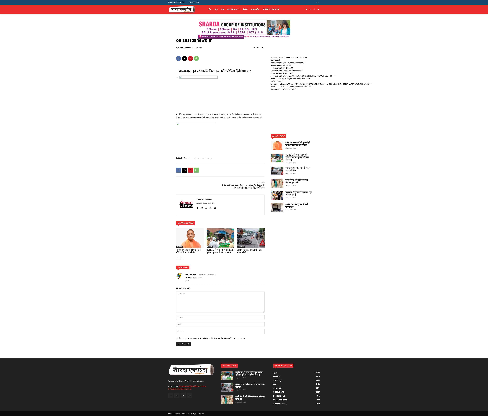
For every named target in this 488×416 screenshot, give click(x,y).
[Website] (206, 207)
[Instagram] (310, 9)
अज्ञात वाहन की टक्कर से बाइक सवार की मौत (249, 251)
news (193, 158)
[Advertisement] (291, 106)
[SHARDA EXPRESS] (186, 204)
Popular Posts (229, 365)
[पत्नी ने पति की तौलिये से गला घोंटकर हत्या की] (277, 183)
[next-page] (181, 257)
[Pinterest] (190, 58)
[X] (314, 9)
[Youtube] (318, 9)
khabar (186, 158)
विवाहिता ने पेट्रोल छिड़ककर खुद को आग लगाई (298, 193)
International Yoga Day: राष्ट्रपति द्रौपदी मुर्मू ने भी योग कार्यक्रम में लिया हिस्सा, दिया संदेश (243, 186)
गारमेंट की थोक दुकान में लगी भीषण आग (296, 205)
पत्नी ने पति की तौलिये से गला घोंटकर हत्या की (296, 181)
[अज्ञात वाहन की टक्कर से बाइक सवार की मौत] (251, 238)
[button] (318, 2)
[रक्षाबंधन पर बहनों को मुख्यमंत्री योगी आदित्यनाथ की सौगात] (190, 238)
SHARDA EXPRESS (184, 48)
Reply (187, 280)
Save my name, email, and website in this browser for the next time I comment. (212, 338)
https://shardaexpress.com (205, 203)
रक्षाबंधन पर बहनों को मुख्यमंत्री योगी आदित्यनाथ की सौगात (188, 251)
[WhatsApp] (196, 58)
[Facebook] (306, 9)
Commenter (190, 274)
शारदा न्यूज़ (209, 158)
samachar (200, 158)
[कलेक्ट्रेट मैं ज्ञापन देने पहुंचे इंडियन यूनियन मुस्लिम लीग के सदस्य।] (220, 238)
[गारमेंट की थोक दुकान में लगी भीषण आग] (277, 207)
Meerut (209, 246)
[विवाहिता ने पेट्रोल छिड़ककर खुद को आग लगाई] (277, 195)
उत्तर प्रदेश (179, 246)
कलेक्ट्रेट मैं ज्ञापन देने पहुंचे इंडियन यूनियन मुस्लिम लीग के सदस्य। (220, 251)
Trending (241, 246)
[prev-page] (177, 257)
